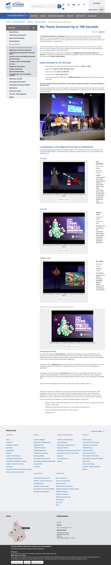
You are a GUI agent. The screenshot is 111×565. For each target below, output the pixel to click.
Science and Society (15, 91)
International (80, 16)
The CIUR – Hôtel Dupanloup (17, 94)
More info (41, 549)
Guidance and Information (65, 439)
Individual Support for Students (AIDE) (67, 489)
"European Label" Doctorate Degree (20, 61)
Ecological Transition (12, 445)
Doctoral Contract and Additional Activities (22, 56)
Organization (10, 450)
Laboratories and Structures (17, 35)
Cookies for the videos (19, 555)
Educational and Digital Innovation (16, 461)
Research (70, 16)
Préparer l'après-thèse (15, 69)
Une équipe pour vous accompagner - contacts (20, 74)
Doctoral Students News (16, 71)
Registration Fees (39, 445)
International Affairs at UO (42, 478)
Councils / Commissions (13, 456)
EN (101, 9)
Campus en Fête (61, 483)
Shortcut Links (93, 10)
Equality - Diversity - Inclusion (15, 464)
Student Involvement (62, 494)
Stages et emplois (62, 448)
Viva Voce (12, 64)
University (33, 16)
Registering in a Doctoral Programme (20, 50)
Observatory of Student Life (42, 458)
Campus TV (9, 442)
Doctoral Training (14, 59)
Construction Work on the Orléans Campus (19, 469)
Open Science (13, 88)
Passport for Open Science (17, 66)
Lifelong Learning (39, 456)
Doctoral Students (40, 22)
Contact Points (38, 464)
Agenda (11, 97)
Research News (13, 32)
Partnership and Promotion (17, 82)
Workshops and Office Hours (66, 445)
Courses (43, 16)
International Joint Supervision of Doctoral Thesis (22, 53)
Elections (8, 453)
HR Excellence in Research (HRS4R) (19, 85)
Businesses (9, 466)
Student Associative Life (63, 497)
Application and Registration (42, 442)
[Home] (8, 4)
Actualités (37, 466)
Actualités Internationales (41, 491)
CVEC (57, 505)
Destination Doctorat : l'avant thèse (68, 453)
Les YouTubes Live (62, 458)
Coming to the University (41, 486)
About (8, 439)
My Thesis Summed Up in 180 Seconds (20, 47)
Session (15, 552)
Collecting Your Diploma (41, 453)
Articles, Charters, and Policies (15, 472)
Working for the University (14, 458)
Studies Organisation (40, 450)
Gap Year (60, 456)
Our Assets (9, 448)
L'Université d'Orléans (18, 22)
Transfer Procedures (40, 448)
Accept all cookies (37, 562)
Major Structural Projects (16, 38)
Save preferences (17, 562)
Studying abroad (39, 483)
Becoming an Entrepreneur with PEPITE (69, 450)
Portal (8, 22)
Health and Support (62, 491)
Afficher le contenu (63, 199)
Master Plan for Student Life (64, 486)
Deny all (27, 562)
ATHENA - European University (43, 481)
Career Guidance (62, 442)
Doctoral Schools (14, 41)
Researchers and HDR (15, 79)
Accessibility (96, 3)
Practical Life (60, 499)
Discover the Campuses (63, 481)
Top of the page (96, 431)
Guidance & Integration (56, 16)
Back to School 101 (61, 478)
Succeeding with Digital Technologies (45, 461)
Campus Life (92, 16)
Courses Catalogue (39, 439)
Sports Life (59, 502)
